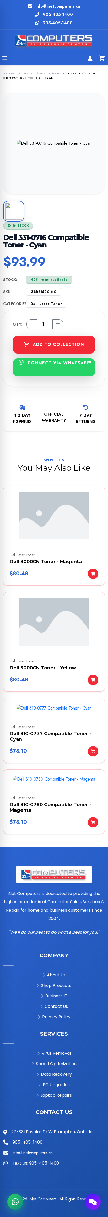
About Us (56, 975)
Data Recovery (56, 1074)
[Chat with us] (93, 1202)
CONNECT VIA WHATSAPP (58, 363)
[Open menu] (4, 58)
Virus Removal (56, 1053)
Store (9, 73)
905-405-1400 (58, 15)
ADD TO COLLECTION (57, 345)
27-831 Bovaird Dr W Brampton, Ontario (52, 1132)
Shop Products (56, 985)
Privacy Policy (56, 1017)
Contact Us (56, 1006)
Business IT (56, 996)
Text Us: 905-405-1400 (35, 1163)
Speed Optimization (56, 1064)
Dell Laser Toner (41, 73)
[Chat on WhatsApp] (15, 1202)
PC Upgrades (56, 1085)
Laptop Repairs (56, 1095)
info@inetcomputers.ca (57, 6)
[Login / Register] (90, 59)
